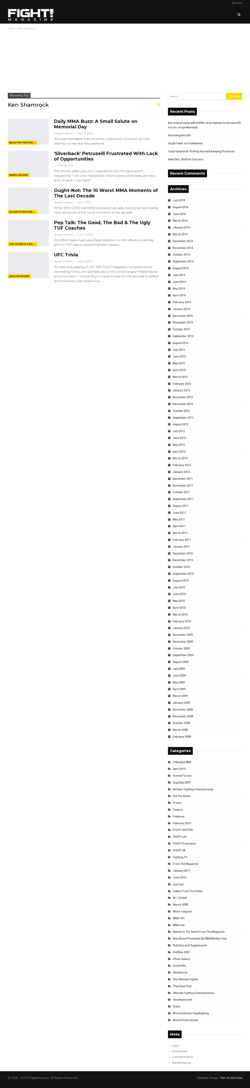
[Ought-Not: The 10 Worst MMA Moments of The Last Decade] (28, 201)
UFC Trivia (66, 255)
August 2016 (180, 207)
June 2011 (179, 512)
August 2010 (180, 580)
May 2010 (179, 600)
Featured (178, 816)
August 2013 (180, 343)
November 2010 (183, 560)
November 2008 (183, 716)
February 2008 (182, 736)
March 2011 (180, 533)
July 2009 (179, 668)
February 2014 (182, 302)
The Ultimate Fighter (23, 244)
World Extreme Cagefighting (191, 1013)
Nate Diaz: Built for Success (185, 159)
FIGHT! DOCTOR (183, 829)
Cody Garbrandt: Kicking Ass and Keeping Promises (201, 151)
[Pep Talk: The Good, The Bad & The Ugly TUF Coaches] (28, 233)
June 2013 (179, 356)
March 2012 (180, 458)
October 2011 (181, 492)
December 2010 (183, 553)
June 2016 (179, 214)
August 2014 (180, 268)
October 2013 (181, 329)
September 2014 (183, 261)
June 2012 (179, 438)
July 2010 (179, 587)
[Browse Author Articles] (56, 165)
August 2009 (180, 661)
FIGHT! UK (179, 850)
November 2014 (183, 248)
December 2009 (183, 634)
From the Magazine (185, 863)
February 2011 (182, 539)
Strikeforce (180, 972)
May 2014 (179, 288)
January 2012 (181, 471)
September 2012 (183, 417)
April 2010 (179, 607)
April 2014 (179, 295)
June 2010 (179, 594)
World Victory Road (185, 1020)
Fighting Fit (180, 857)
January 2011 (181, 546)
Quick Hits (179, 965)
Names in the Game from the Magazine (199, 931)
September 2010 (183, 573)
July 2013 (179, 349)
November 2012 (183, 404)
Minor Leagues (18, 175)
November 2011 (183, 485)
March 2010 (180, 614)
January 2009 (181, 702)
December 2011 (183, 478)
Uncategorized (19, 276)
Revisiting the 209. (179, 135)
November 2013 (183, 322)
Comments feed (182, 1056)
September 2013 (183, 336)
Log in (175, 1045)
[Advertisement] (125, 60)
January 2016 (181, 227)
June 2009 (179, 675)
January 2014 (181, 309)
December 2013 (183, 315)
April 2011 (179, 526)
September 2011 (183, 499)
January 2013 (181, 390)
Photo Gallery (181, 959)
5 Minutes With (182, 762)
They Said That (182, 986)
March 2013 (180, 376)
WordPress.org (181, 1062)
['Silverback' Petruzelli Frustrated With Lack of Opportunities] (28, 164)
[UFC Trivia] (28, 265)
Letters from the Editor (188, 891)
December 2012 (183, 397)
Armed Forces (182, 775)
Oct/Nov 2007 (181, 952)
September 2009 (183, 655)
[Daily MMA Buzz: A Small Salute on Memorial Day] (28, 132)
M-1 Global (180, 897)
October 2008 (181, 723)
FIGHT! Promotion (184, 843)
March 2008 (180, 729)
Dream (177, 802)
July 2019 (179, 200)
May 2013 (179, 363)
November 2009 (183, 641)
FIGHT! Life (180, 836)
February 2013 (182, 383)
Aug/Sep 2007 (182, 782)
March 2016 (180, 220)
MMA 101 (179, 918)
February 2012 (182, 465)
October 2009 (181, 648)
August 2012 (180, 424)
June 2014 (179, 281)
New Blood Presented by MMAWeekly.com (200, 938)
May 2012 (179, 444)
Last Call (178, 884)
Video (176, 1006)
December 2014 (183, 241)
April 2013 (179, 370)
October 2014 (181, 254)
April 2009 (179, 689)
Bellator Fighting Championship (23, 142)
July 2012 (179, 431)
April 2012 (179, 451)
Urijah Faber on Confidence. (186, 143)
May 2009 (179, 682)
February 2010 (182, 621)
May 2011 (179, 519)
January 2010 (181, 628)
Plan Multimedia (231, 1078)
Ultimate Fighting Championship (23, 212)
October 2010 (181, 566)
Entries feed (179, 1051)
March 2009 (180, 695)
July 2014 (179, 275)
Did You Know (181, 796)
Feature (178, 809)
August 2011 (180, 505)
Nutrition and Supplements (190, 945)
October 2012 (181, 410)
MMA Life (179, 925)
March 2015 (180, 234)
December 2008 (183, 709)
